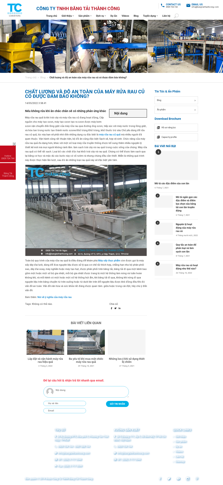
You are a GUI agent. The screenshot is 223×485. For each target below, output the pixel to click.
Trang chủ (51, 15)
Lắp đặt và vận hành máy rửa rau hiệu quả (45, 360)
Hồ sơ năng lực (169, 127)
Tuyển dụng (149, 15)
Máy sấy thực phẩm (109, 260)
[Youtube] (177, 479)
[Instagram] (187, 479)
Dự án (178, 446)
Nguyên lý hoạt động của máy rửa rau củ (186, 228)
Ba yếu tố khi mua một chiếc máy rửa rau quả (86, 360)
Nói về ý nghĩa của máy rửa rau (54, 297)
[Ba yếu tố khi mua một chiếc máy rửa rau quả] (86, 342)
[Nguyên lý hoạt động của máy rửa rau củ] (164, 229)
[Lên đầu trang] (215, 477)
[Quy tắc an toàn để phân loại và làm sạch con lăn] (164, 249)
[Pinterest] (196, 479)
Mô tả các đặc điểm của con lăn (172, 183)
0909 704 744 (171, 7)
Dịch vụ (100, 15)
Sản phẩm (84, 15)
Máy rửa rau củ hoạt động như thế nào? (187, 267)
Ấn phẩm (161, 109)
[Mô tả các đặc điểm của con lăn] (176, 165)
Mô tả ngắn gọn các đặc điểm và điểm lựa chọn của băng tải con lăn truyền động (186, 204)
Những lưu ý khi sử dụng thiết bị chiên (127, 360)
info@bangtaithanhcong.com (205, 7)
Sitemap (179, 461)
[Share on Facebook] (111, 308)
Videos (125, 15)
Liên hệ (166, 15)
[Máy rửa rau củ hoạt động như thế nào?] (164, 270)
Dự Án (113, 15)
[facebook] (159, 479)
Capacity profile (169, 137)
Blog (136, 15)
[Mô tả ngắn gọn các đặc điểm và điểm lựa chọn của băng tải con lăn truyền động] (164, 202)
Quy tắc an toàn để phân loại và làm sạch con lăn (186, 248)
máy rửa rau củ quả (109, 134)
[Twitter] (168, 479)
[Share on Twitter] (115, 308)
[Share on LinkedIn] (119, 308)
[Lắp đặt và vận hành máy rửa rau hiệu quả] (45, 342)
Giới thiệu (67, 15)
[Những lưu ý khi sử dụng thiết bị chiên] (126, 342)
